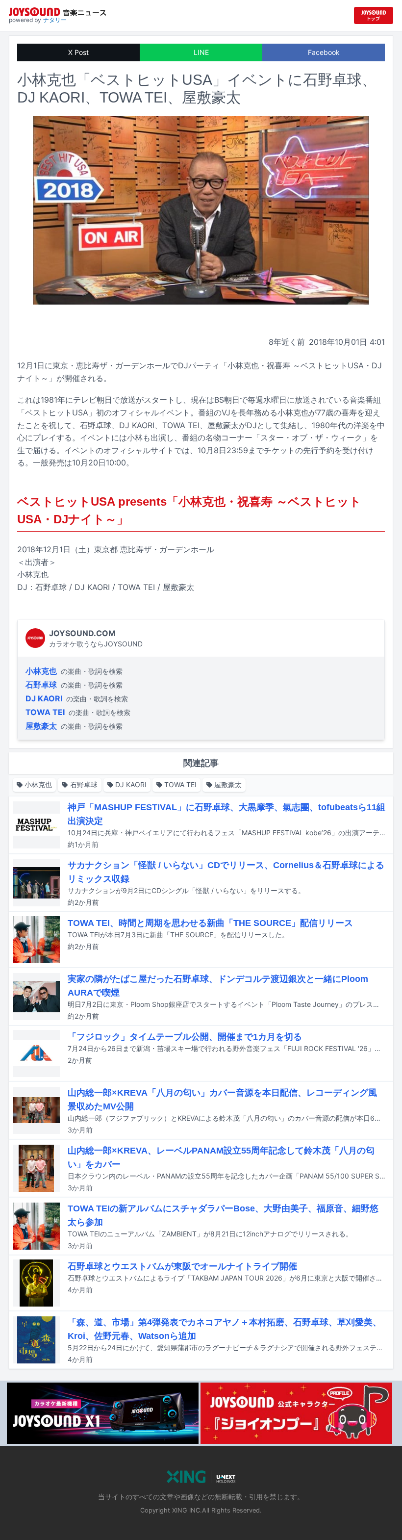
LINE (201, 52)
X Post (78, 52)
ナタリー (55, 20)
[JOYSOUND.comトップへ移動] (373, 15)
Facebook (324, 52)
